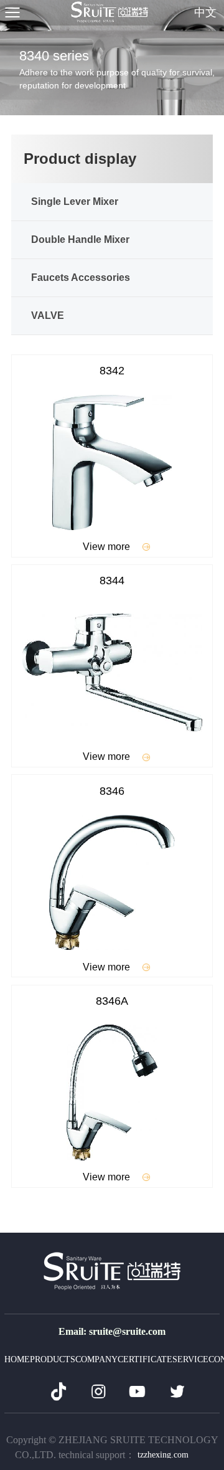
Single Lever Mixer (74, 201)
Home (17, 1359)
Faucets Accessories (80, 277)
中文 (205, 12)
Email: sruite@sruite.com (112, 1331)
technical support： (123, 1454)
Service (190, 1359)
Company (96, 1359)
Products (52, 1359)
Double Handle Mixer (80, 239)
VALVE (47, 315)
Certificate (145, 1359)
